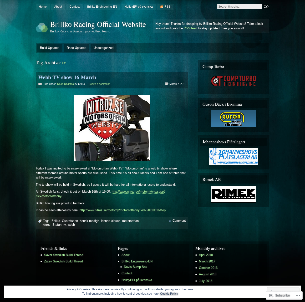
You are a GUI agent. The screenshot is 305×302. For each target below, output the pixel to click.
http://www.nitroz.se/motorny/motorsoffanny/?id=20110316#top (123, 210)
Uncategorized (103, 48)
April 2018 (206, 255)
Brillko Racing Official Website (98, 24)
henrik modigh (89, 221)
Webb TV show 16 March (67, 77)
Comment (179, 220)
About (58, 6)
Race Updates (76, 48)
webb (71, 224)
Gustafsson (70, 221)
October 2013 (208, 268)
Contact (75, 6)
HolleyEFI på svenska (139, 6)
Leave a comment (99, 83)
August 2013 (207, 274)
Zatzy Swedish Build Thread (63, 261)
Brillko (55, 221)
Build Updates (49, 48)
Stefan (56, 224)
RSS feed (190, 28)
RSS (167, 6)
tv (64, 224)
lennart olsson (110, 221)
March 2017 (207, 261)
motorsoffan (130, 221)
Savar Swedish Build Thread (63, 255)
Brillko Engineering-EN (102, 6)
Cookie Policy (169, 293)
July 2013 (205, 281)
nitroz (47, 224)
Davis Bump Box (135, 267)
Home (43, 6)
